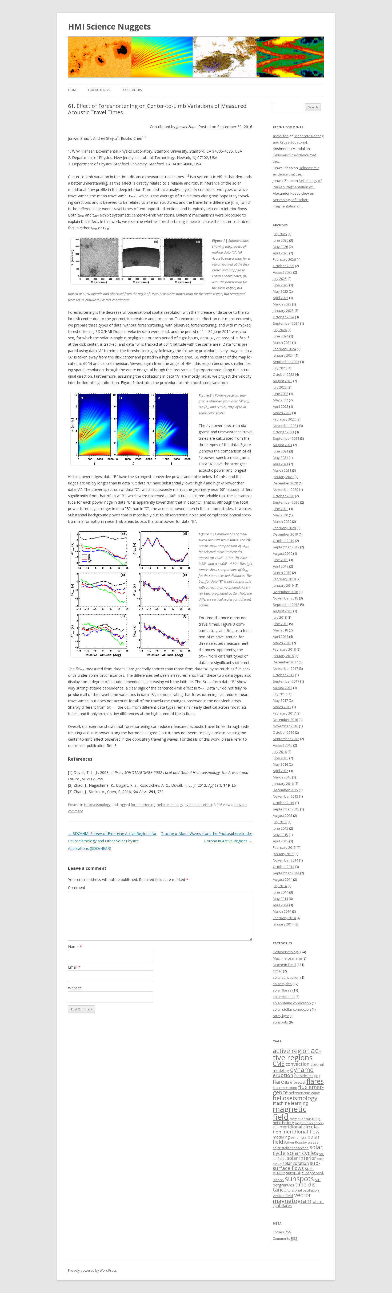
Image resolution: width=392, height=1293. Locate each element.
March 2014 (282, 911)
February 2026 (284, 259)
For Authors (99, 90)
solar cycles (282, 983)
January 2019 (283, 585)
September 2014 (286, 873)
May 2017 (280, 700)
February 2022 (284, 419)
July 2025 (280, 278)
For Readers (132, 90)
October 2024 (283, 317)
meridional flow (300, 1131)
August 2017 (282, 687)
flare (278, 1081)
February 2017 (284, 713)
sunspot (293, 1172)
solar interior (301, 1158)
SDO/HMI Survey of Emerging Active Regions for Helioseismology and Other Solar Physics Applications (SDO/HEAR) (112, 841)
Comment (76, 887)
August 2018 (282, 611)
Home (72, 90)
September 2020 (286, 502)
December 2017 (285, 662)
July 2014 (280, 885)
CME (279, 1063)
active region (291, 1050)
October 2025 (283, 265)
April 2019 (280, 566)
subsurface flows (296, 1165)
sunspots (280, 1022)
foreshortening (143, 804)
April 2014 (280, 905)
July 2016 (280, 751)
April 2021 (280, 464)
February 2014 (284, 917)
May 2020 (280, 515)
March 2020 (282, 521)
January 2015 (283, 853)
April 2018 (280, 636)
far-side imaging (307, 1075)
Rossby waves (306, 1142)
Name (75, 946)
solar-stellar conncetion (292, 1003)
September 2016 (286, 738)
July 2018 (280, 617)
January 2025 (283, 310)
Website (75, 987)
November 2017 (285, 668)
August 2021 (282, 444)
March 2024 (282, 342)
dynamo (302, 1069)
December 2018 (285, 591)
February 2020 (284, 527)
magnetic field (289, 1113)
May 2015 (280, 834)
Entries (282, 1232)
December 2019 (285, 534)
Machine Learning (287, 958)
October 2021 (283, 432)
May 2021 (280, 457)
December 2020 (285, 483)
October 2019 (283, 540)
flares (315, 1081)
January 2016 (283, 783)
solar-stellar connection (292, 1009)
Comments (285, 1238)
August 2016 (282, 745)
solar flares (282, 990)
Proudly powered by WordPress (92, 1270)
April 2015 (280, 841)
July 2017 (280, 694)
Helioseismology (97, 804)
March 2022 (282, 412)
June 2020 (280, 508)
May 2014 (280, 898)
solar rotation (284, 996)
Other (277, 971)
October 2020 (283, 495)
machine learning (290, 1103)
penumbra (298, 1137)
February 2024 (284, 348)
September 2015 (286, 809)
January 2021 (283, 476)
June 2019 (280, 559)
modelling (281, 1137)
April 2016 (280, 770)
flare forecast (295, 1082)
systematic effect (198, 804)
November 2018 (285, 598)
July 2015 (280, 821)
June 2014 (280, 892)
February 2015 (284, 847)
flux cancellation (285, 1088)
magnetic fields (300, 1119)
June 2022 (280, 393)
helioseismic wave (304, 1092)
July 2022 (280, 387)
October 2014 (283, 866)
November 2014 (285, 860)
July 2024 (280, 329)
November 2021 (285, 425)
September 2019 (286, 547)
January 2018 (283, 655)
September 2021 (286, 438)
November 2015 (285, 796)
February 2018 (284, 649)
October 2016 (283, 732)
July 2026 (280, 233)
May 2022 (280, 400)
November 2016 (285, 726)
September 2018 (286, 604)
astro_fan (281, 135)
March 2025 (282, 304)
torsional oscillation (303, 1190)
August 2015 (282, 815)
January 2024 (283, 355)
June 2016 (280, 758)
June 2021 (280, 451)
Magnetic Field (284, 964)
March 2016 (282, 777)
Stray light (281, 1015)
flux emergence (298, 1089)
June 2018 (280, 623)
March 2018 (282, 643)
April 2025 (280, 297)
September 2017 (286, 681)
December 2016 (285, 719)
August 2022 (282, 380)
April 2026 (280, 253)
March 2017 (282, 706)
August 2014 (282, 879)
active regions (297, 1053)
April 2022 (280, 406)
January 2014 (283, 924)
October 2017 (283, 674)
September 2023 (286, 361)
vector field (283, 1195)
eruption (283, 1075)
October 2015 (283, 802)
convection (298, 1064)
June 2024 (280, 336)
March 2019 (282, 572)
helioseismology (170, 804)
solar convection (286, 977)
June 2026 (280, 240)
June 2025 (280, 285)
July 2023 (280, 368)
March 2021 (282, 470)
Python (289, 1142)
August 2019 (282, 553)
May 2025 (280, 291)
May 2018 (280, 630)
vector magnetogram (292, 1197)
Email (74, 967)
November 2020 (285, 489)
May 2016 (280, 764)
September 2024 (286, 323)
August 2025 (282, 272)
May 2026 (280, 246)
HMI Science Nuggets (109, 26)
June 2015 (280, 828)
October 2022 (283, 374)
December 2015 (285, 790)
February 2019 (284, 579)
